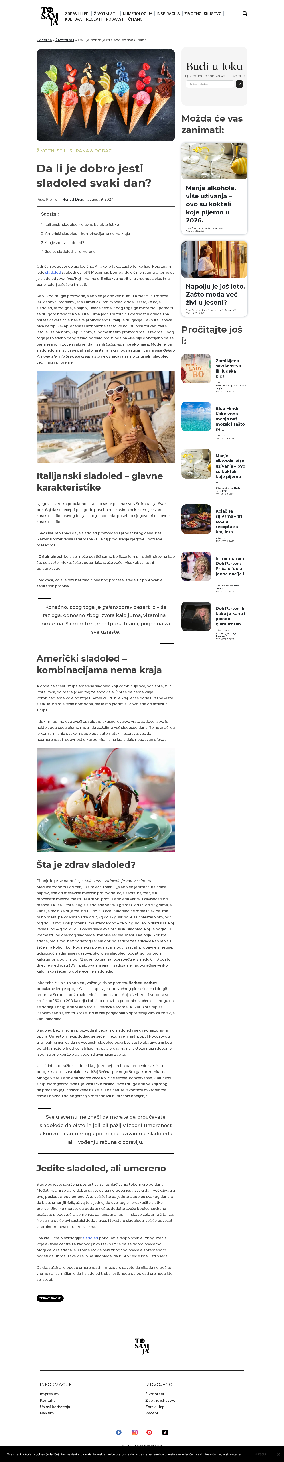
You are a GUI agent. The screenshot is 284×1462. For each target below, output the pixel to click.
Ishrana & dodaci (90, 150)
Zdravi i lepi (77, 13)
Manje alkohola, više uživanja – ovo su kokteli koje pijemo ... (230, 468)
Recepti (94, 19)
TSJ (224, 435)
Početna (44, 40)
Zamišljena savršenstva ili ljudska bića (228, 368)
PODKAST (115, 19)
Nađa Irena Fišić (213, 227)
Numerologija (137, 13)
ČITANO (135, 19)
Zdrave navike (50, 1298)
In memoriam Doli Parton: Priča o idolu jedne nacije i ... (230, 569)
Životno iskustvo (203, 13)
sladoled (53, 272)
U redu (260, 1454)
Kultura (73, 19)
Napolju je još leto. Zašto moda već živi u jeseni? (215, 294)
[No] (278, 1454)
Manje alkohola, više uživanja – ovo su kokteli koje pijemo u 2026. (211, 204)
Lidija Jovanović (227, 310)
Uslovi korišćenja (55, 1407)
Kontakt (47, 1400)
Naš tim (47, 1413)
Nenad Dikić (73, 199)
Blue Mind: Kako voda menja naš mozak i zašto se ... (230, 419)
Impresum (49, 1394)
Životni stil (106, 13)
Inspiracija (168, 13)
